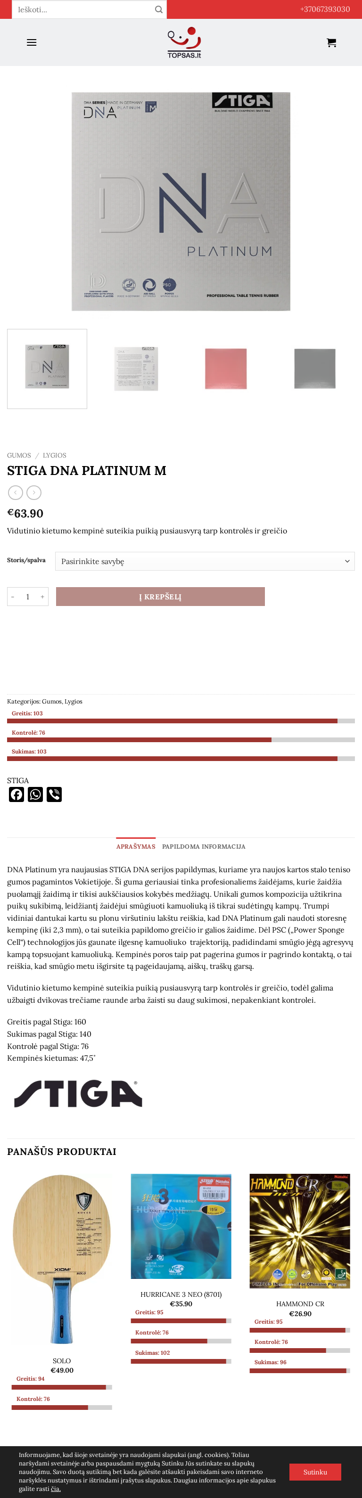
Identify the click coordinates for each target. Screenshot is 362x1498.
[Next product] (15, 492)
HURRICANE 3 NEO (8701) (181, 1294)
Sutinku (315, 1472)
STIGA (18, 780)
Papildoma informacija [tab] (204, 847)
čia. (56, 1489)
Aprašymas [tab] (136, 847)
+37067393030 (325, 9)
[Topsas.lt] (184, 42)
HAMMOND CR (300, 1304)
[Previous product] (33, 492)
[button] (31, 42)
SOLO (62, 1361)
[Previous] (25, 201)
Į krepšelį (160, 596)
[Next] (336, 201)
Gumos (19, 455)
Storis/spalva (26, 560)
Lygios (54, 455)
